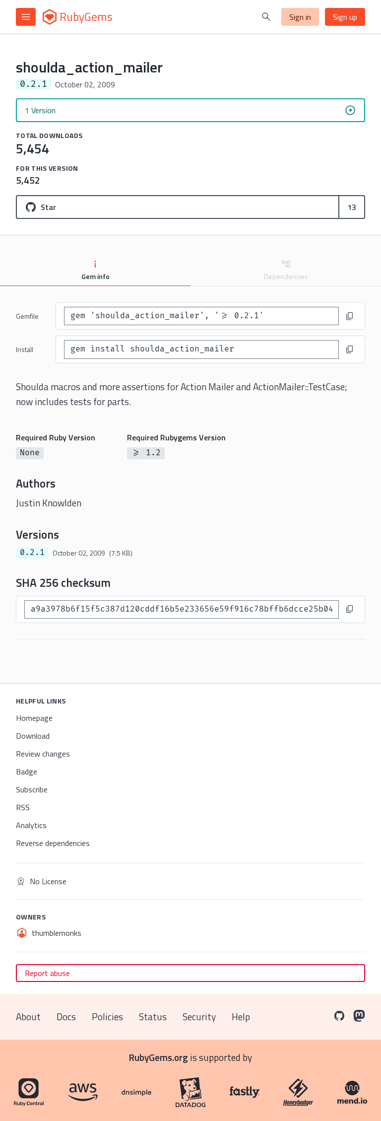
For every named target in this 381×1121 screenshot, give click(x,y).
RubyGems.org (158, 1057)
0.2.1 (32, 553)
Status (153, 1016)
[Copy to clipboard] (350, 316)
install (24, 349)
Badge (26, 771)
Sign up (345, 17)
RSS (23, 807)
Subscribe (32, 789)
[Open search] (266, 17)
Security (199, 1016)
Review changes (43, 754)
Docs (66, 1016)
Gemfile (27, 316)
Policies (107, 1016)
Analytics (31, 825)
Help (241, 1016)
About (28, 1016)
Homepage (34, 718)
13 (351, 207)
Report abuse (47, 973)
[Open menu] (26, 17)
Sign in (300, 17)
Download (33, 736)
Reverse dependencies (53, 843)
